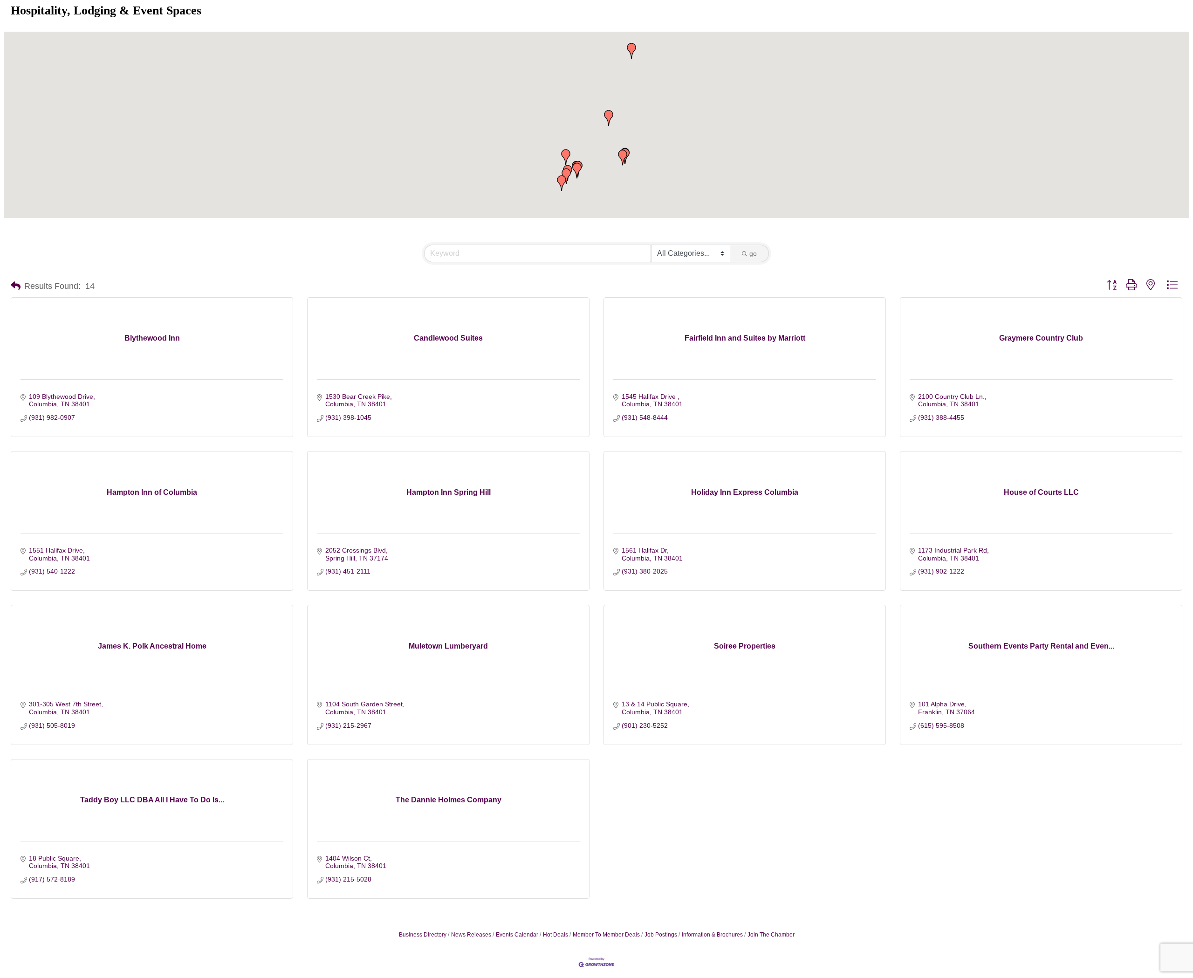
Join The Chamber (771, 934)
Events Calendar (517, 934)
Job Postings (660, 934)
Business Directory (422, 934)
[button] (566, 176)
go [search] (753, 253)
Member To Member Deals (606, 934)
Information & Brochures (712, 934)
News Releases (471, 934)
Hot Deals (555, 934)
